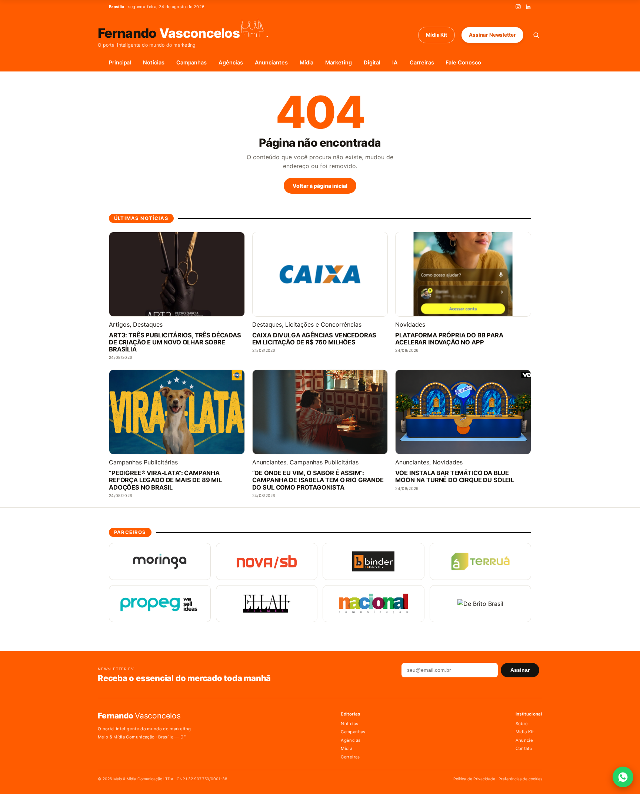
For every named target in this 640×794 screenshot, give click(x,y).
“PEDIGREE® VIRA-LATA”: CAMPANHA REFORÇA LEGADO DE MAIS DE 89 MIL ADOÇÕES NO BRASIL (165, 480)
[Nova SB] (267, 561)
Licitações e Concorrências (323, 324)
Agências (231, 62)
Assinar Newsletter (492, 35)
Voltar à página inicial (320, 186)
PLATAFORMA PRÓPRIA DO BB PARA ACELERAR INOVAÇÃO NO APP (449, 339)
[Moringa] (160, 561)
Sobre (522, 723)
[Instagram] (518, 7)
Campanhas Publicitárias (143, 462)
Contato (524, 748)
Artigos (119, 324)
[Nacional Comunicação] (373, 603)
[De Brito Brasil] (480, 603)
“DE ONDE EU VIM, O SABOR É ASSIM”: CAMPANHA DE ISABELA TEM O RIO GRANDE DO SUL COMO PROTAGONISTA (318, 480)
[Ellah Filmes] (267, 603)
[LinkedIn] (528, 7)
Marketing (338, 62)
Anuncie (524, 740)
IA (395, 62)
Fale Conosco (463, 62)
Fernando (169, 32)
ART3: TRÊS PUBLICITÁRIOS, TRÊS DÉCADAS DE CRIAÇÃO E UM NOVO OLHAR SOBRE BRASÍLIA (175, 342)
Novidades (410, 324)
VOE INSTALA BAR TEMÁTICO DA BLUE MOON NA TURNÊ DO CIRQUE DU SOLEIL (454, 477)
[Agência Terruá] (480, 561)
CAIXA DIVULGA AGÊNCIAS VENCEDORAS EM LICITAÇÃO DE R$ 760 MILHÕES (314, 339)
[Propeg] (160, 603)
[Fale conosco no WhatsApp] (623, 777)
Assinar (520, 670)
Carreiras (422, 62)
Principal (120, 62)
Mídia (307, 62)
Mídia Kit (436, 35)
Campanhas (191, 62)
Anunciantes (271, 62)
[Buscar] (536, 35)
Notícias (153, 62)
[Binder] (373, 561)
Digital (372, 62)
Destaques (148, 324)
